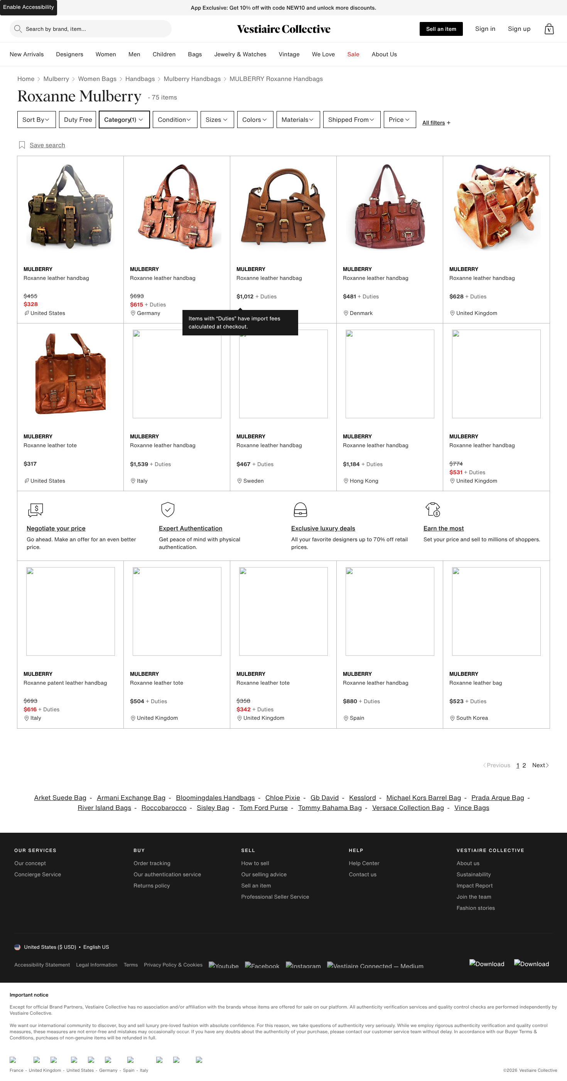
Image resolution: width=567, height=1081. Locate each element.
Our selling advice (264, 875)
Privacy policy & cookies (173, 964)
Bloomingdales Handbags (215, 798)
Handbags (140, 78)
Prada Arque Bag (497, 798)
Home (25, 78)
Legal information (96, 964)
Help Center (364, 863)
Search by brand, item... (56, 29)
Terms (130, 964)
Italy (144, 1070)
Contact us (363, 875)
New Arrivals (27, 54)
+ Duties (155, 304)
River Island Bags (104, 808)
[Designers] (89, 54)
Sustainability (474, 875)
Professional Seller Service (275, 897)
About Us (384, 54)
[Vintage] (306, 54)
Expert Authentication (191, 528)
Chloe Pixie (282, 798)
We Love (323, 54)
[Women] (122, 54)
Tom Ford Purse (264, 808)
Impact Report (475, 886)
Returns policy (151, 886)
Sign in (485, 29)
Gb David (324, 798)
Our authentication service (167, 875)
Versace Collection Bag (408, 808)
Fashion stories (476, 908)
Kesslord (362, 798)
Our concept (30, 863)
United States (80, 1070)
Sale (353, 54)
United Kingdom (45, 1070)
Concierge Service (37, 875)
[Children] (182, 54)
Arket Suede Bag (60, 798)
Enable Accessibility (28, 7)
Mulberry (56, 78)
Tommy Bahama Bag (330, 808)
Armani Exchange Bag (131, 798)
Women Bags (97, 78)
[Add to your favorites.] (113, 269)
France (17, 1070)
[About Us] (403, 54)
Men (134, 54)
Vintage (288, 54)
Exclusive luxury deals (323, 528)
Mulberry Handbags (192, 78)
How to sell (255, 863)
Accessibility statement (42, 964)
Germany (108, 1070)
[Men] (146, 54)
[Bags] (208, 54)
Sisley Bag (213, 808)
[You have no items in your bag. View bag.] (549, 29)
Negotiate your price (56, 528)
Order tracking (151, 863)
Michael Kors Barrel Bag (423, 798)
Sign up (519, 29)
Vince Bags (471, 808)
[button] (549, 29)
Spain (129, 1070)
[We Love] (341, 54)
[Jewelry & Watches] (272, 54)
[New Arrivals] (50, 54)
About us (468, 863)
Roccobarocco (164, 808)
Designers (69, 54)
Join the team (474, 897)
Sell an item (441, 29)
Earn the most (444, 528)
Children (164, 54)
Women (106, 54)
